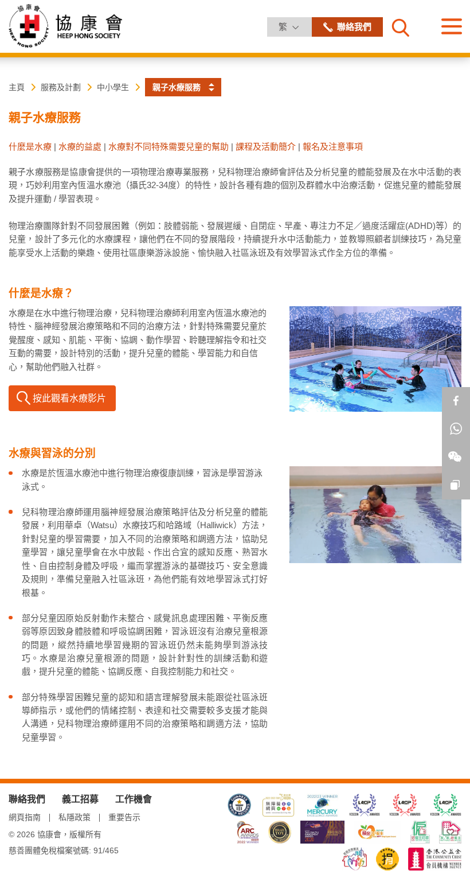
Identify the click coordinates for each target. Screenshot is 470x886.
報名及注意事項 (333, 146)
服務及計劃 (61, 87)
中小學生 (113, 87)
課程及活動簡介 (266, 146)
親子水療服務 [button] (176, 87)
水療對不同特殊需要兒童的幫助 (168, 146)
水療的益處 (79, 146)
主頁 (17, 87)
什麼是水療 (30, 146)
